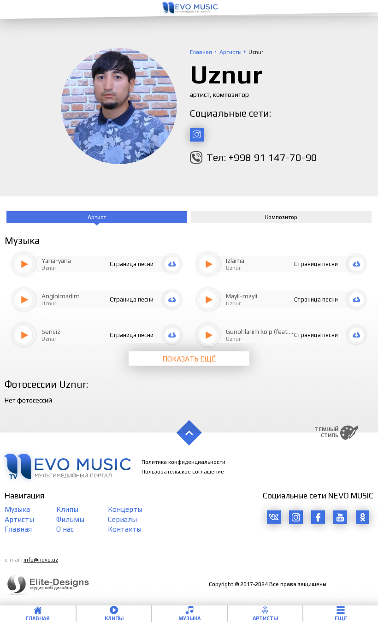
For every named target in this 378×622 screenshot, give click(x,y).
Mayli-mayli (241, 296)
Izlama (235, 260)
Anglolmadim (60, 296)
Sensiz (50, 331)
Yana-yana (56, 260)
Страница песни (132, 264)
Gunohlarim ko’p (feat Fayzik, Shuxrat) (280, 331)
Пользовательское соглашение (183, 471)
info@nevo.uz (41, 560)
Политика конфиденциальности (183, 462)
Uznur (48, 268)
